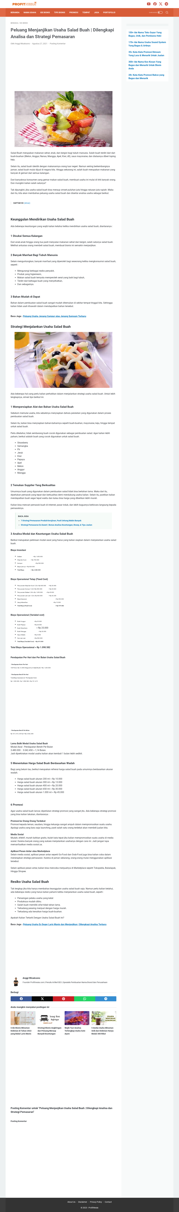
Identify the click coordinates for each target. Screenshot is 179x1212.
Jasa (96, 12)
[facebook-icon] (155, 4)
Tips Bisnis (59, 12)
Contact (108, 1202)
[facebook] (21, 998)
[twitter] (42, 998)
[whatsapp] (84, 998)
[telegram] (105, 998)
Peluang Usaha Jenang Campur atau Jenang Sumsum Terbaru (54, 316)
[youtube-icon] (149, 4)
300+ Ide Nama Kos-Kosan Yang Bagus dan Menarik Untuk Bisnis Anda (145, 65)
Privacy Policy (96, 1202)
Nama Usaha (30, 12)
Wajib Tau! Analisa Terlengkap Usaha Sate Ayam (75, 1031)
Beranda (15, 12)
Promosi (73, 12)
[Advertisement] (63, 68)
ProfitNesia (93, 1208)
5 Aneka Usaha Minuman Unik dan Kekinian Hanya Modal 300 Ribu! (102, 1031)
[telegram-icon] (166, 4)
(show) (27, 203)
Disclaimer (82, 1202)
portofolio (109, 12)
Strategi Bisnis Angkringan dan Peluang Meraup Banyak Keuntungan (49, 1031)
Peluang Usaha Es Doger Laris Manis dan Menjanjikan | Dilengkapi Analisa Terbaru (64, 924)
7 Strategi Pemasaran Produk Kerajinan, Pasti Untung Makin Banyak (51, 520)
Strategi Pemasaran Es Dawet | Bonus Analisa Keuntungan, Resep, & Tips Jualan (56, 525)
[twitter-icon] (161, 4)
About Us (71, 1202)
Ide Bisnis (45, 12)
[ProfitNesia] (26, 4)
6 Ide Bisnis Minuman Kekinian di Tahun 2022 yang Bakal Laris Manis (21, 1031)
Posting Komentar (58, 43)
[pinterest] (63, 998)
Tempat (86, 12)
